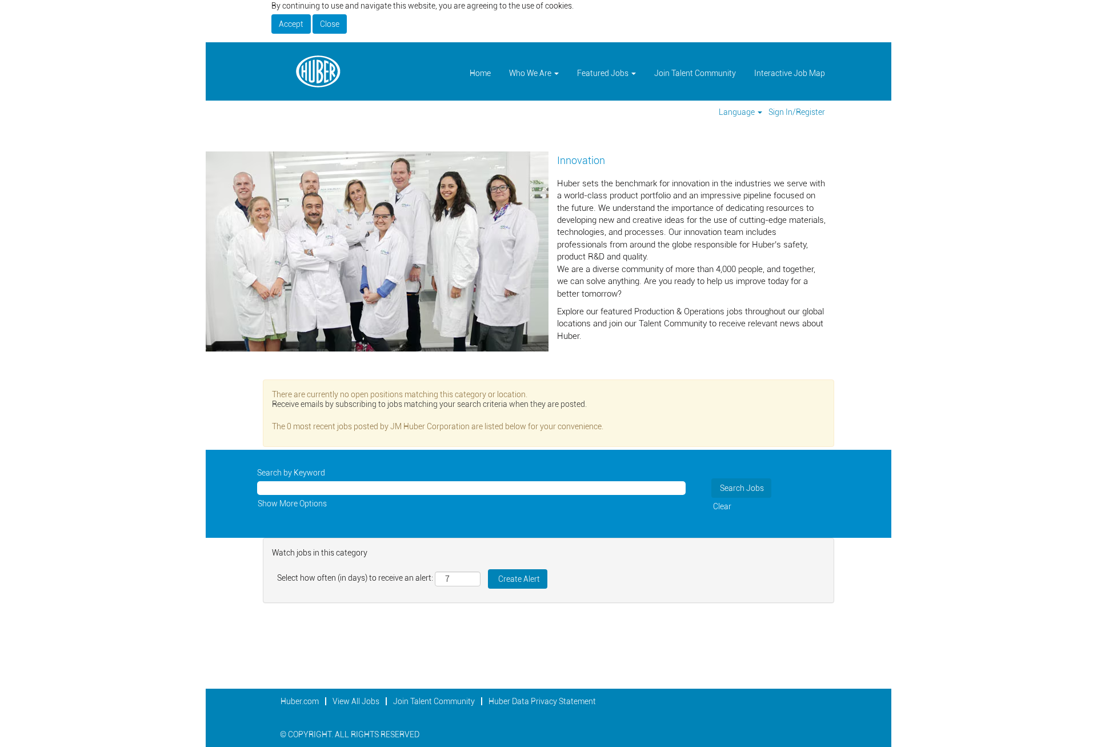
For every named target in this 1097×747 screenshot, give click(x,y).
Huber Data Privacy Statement (542, 701)
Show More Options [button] (292, 503)
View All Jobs (356, 701)
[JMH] (317, 71)
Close (329, 24)
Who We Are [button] (531, 73)
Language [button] (737, 112)
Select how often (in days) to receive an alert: (355, 577)
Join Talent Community (695, 73)
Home (480, 73)
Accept (291, 24)
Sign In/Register (796, 112)
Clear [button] (722, 506)
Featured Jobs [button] (603, 73)
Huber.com (300, 701)
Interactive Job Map (789, 73)
